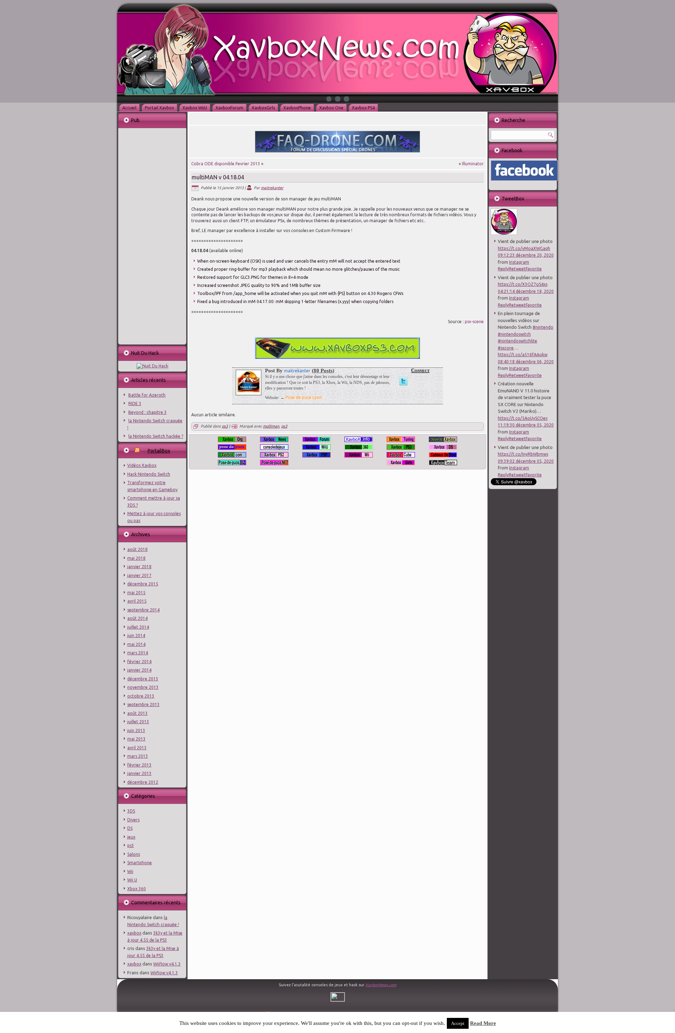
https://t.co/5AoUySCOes (522, 418)
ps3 (130, 845)
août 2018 (137, 549)
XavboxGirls (263, 107)
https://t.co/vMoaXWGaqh (524, 248)
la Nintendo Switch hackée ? (155, 436)
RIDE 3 (134, 403)
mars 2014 (137, 652)
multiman (271, 426)
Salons (133, 854)
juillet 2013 (138, 721)
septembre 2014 (143, 610)
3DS (131, 811)
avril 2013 (137, 747)
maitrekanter (272, 188)
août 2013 (137, 713)
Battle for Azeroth (147, 395)
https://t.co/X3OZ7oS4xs (522, 284)
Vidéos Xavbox (141, 465)
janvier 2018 (139, 566)
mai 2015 (136, 592)
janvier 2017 (139, 575)
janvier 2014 (139, 670)
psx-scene (474, 321)
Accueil (129, 107)
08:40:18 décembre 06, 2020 (526, 361)
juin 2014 (136, 635)
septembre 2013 (143, 704)
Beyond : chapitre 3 (147, 412)
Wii (130, 871)
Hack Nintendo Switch (148, 474)
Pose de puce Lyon (303, 397)
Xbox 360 (136, 888)
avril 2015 (137, 601)
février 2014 (139, 661)
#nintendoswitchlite (517, 341)
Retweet (517, 269)
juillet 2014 (138, 627)
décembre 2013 (142, 678)
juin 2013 (136, 730)
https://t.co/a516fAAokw (522, 354)
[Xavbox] (504, 233)
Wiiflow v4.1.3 (167, 964)
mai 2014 (136, 644)
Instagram (519, 262)
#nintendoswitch (514, 334)
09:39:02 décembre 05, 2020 (526, 461)
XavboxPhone (297, 107)
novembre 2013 (143, 687)
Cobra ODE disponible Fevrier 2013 (225, 163)
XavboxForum (229, 107)
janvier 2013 (139, 773)
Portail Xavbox (159, 107)
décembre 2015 (142, 584)
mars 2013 (137, 756)
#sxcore (506, 348)
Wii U (132, 880)
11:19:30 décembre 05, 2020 (526, 425)
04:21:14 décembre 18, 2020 (526, 291)
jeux (131, 837)
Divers (133, 819)
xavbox (134, 933)
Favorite (534, 269)
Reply (503, 269)
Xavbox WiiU (194, 107)
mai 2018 (136, 558)
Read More (483, 1023)
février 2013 (139, 765)
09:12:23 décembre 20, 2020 (526, 255)
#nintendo (543, 327)
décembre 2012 (142, 782)
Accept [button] (457, 1023)
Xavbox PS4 (363, 107)
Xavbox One (331, 107)
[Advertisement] (152, 235)
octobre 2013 (140, 696)
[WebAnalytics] (337, 1000)
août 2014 (137, 618)
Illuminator (473, 163)
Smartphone (139, 862)
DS (130, 828)
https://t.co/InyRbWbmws (523, 454)
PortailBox (159, 451)
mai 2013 (136, 739)
